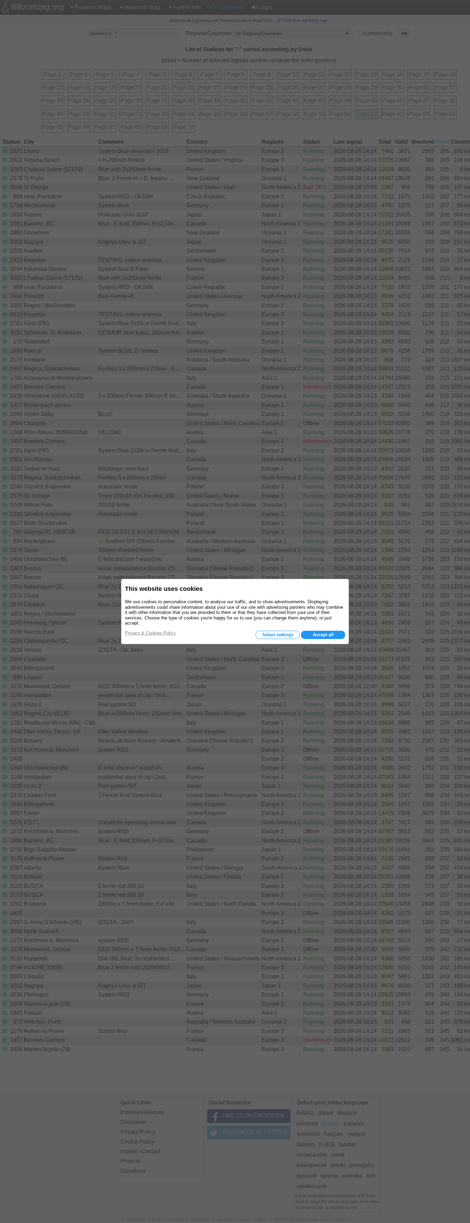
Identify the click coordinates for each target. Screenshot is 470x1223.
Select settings (277, 634)
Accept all (323, 634)
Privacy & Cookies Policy (150, 633)
